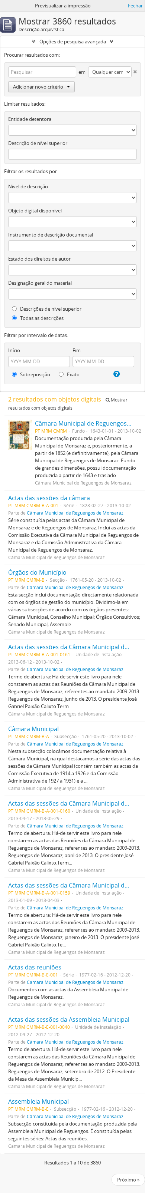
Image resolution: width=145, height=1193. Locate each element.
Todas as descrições (41, 318)
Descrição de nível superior (37, 143)
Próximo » (128, 1179)
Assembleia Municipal (38, 1101)
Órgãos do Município (37, 572)
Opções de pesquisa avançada (72, 41)
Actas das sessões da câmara (49, 498)
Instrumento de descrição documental (50, 234)
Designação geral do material (40, 283)
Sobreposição (34, 374)
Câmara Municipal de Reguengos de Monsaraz (75, 513)
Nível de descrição (28, 186)
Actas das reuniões (34, 967)
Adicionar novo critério (38, 86)
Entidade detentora (29, 119)
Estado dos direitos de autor (39, 258)
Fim (76, 350)
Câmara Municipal (33, 729)
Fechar (135, 5)
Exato (73, 374)
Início (14, 350)
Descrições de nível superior (50, 308)
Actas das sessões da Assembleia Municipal (68, 1019)
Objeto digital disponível (35, 210)
